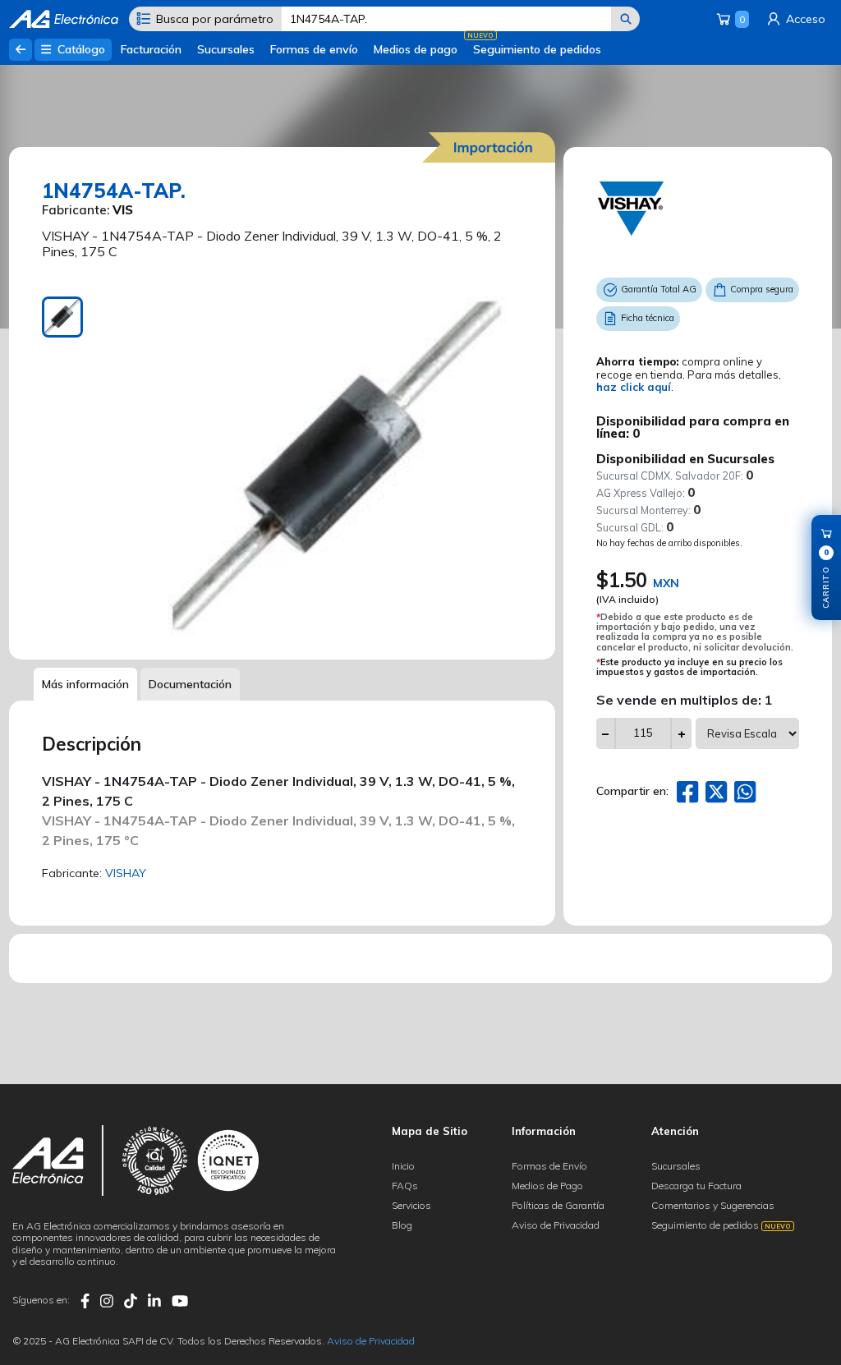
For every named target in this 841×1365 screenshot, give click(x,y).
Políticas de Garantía (558, 1205)
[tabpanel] (336, 465)
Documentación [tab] (190, 684)
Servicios (411, 1205)
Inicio (403, 1166)
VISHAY (125, 873)
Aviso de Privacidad (556, 1225)
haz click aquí (633, 386)
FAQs (405, 1185)
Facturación (151, 49)
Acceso (804, 18)
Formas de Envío (549, 1166)
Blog (402, 1225)
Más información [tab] (85, 684)
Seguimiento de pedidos (537, 49)
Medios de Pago (547, 1185)
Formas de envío (314, 49)
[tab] (62, 317)
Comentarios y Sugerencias (712, 1205)
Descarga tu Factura (696, 1185)
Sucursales (226, 49)
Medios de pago (415, 49)
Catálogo (79, 49)
